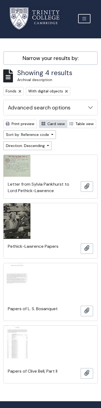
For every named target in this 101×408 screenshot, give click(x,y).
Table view (84, 123)
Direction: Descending (26, 145)
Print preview (22, 123)
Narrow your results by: (51, 58)
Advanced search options (39, 107)
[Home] (37, 18)
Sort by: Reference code (28, 134)
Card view (55, 123)
